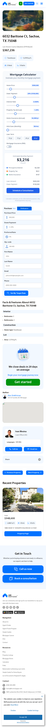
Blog (4, 652)
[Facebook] (10, 607)
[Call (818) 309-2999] (20, 3)
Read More (14, 705)
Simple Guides (7, 632)
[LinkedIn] (7, 607)
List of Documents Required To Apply (14, 676)
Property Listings (8, 655)
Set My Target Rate (18, 293)
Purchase (10, 208)
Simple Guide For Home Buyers (12, 672)
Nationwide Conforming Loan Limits (14, 669)
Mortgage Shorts (8, 659)
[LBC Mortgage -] (10, 3)
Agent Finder (7, 625)
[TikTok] (17, 607)
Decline (13, 710)
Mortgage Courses (8, 635)
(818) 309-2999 (10, 685)
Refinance (24, 208)
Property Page (23, 534)
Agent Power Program (9, 629)
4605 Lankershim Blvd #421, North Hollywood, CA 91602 (23, 692)
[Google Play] (8, 612)
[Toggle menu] (41, 3)
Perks (4, 665)
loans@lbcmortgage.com (14, 688)
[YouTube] (14, 607)
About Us (5, 622)
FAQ (4, 639)
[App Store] (19, 612)
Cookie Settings (33, 710)
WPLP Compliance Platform (23, 722)
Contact (5, 642)
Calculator (6, 662)
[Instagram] (4, 607)
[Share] (39, 459)
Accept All (23, 717)
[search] (37, 3)
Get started (29, 3)
